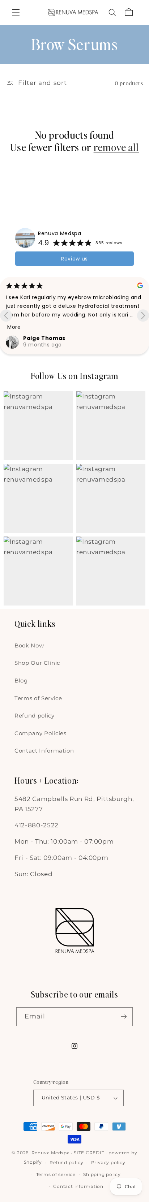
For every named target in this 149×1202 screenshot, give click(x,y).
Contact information (78, 1186)
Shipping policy (102, 1174)
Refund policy (34, 715)
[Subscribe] (123, 1016)
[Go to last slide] (6, 316)
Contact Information (44, 750)
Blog (21, 680)
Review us (74, 258)
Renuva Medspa (59, 233)
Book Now (29, 645)
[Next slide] (143, 316)
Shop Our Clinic (37, 662)
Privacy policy (108, 1162)
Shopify (33, 1162)
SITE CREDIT (89, 1152)
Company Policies (40, 733)
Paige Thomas (44, 338)
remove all (116, 147)
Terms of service (56, 1174)
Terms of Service (38, 698)
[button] (16, 12)
